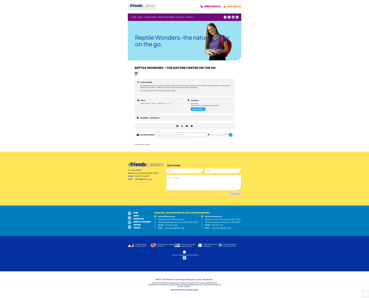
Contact (189, 17)
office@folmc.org (143, 179)
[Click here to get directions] (230, 135)
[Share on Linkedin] (186, 126)
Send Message (235, 194)
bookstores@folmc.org (174, 228)
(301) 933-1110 (217, 225)
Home (133, 17)
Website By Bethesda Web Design (184, 290)
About (140, 17)
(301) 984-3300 (171, 225)
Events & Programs (166, 17)
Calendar (144, 118)
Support (180, 17)
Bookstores (150, 17)
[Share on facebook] (177, 126)
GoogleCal (155, 118)
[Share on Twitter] (182, 126)
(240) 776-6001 (142, 176)
